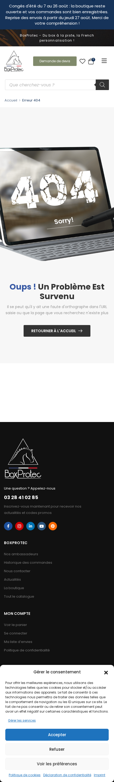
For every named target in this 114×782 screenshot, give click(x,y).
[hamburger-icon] (104, 61)
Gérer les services (22, 720)
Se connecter (15, 633)
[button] (106, 672)
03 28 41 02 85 (21, 497)
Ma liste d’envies (18, 641)
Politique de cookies (25, 775)
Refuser (57, 749)
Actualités (12, 579)
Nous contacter (17, 571)
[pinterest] (53, 526)
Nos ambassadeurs (21, 554)
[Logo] (14, 61)
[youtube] (41, 526)
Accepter (57, 734)
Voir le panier (15, 624)
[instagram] (19, 526)
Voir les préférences (57, 764)
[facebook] (8, 526)
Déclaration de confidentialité (67, 775)
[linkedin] (30, 526)
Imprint (99, 775)
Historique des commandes (28, 562)
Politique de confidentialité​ (27, 650)
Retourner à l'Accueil (53, 331)
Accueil (11, 100)
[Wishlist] (82, 61)
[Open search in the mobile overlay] (57, 84)
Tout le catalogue (19, 596)
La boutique (14, 587)
